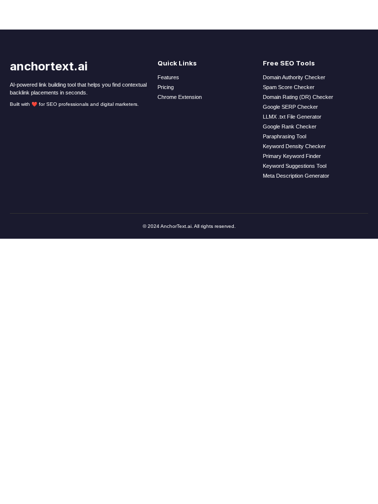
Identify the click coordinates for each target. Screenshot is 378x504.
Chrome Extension (180, 97)
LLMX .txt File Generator (292, 117)
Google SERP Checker (290, 107)
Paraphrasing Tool (284, 136)
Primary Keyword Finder (292, 156)
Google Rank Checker (289, 126)
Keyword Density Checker (294, 146)
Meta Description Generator (296, 176)
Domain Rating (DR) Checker (298, 97)
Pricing (166, 87)
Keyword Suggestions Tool (294, 166)
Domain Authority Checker (294, 77)
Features (168, 77)
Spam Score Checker (289, 87)
